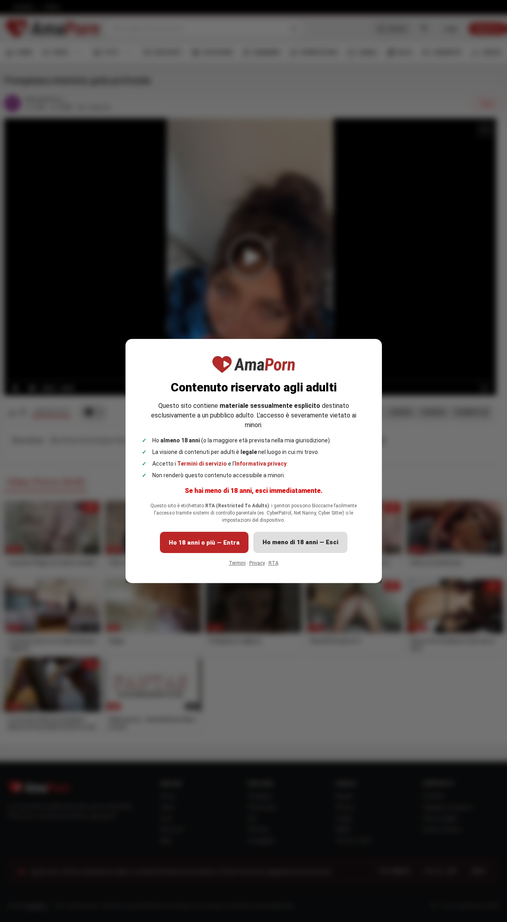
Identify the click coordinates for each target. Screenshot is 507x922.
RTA (274, 563)
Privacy (257, 563)
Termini (237, 563)
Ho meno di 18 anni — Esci (300, 542)
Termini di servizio (202, 463)
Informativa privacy (261, 463)
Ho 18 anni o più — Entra (204, 542)
